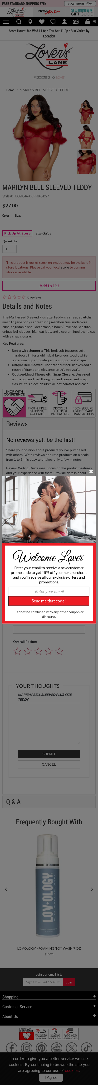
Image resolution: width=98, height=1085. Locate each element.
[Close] (91, 471)
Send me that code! (49, 600)
